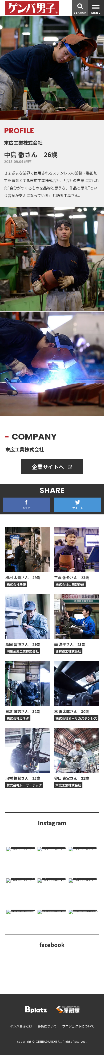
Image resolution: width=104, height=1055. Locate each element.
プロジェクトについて (78, 1026)
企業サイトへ (48, 467)
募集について (47, 1026)
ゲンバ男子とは (21, 1026)
